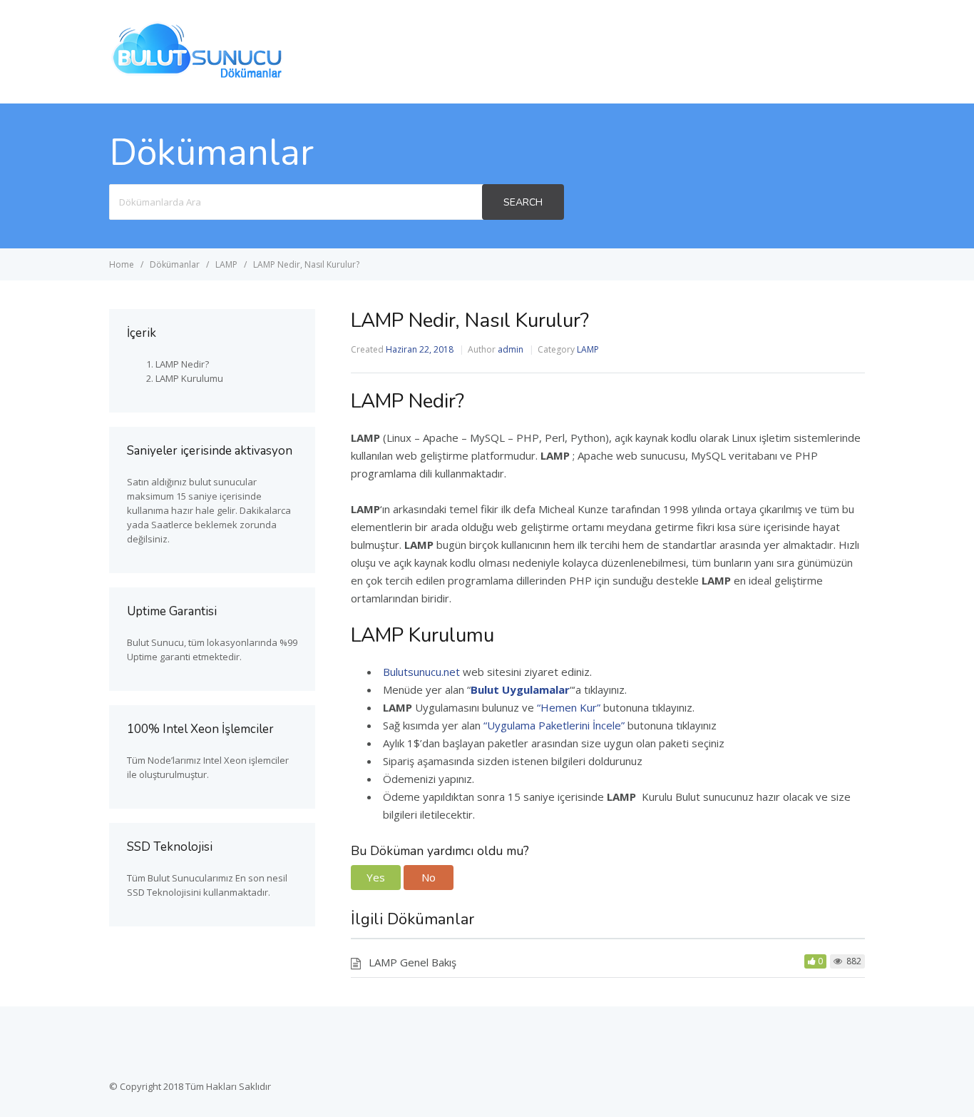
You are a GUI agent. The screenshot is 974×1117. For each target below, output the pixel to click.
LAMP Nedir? (182, 364)
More (839, 51)
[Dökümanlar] (198, 76)
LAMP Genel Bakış (412, 962)
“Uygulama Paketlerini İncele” (554, 725)
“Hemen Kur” (568, 707)
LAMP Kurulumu (189, 378)
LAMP (588, 349)
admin (510, 349)
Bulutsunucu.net (421, 671)
